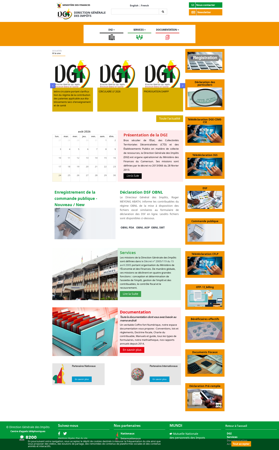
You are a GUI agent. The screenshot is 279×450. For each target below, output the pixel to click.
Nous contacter (206, 5)
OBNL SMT (158, 227)
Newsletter (204, 12)
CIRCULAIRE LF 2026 (109, 91)
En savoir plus (132, 350)
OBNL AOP (143, 227)
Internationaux (131, 438)
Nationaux (127, 433)
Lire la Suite (132, 175)
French (145, 5)
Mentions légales (66, 438)
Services (232, 437)
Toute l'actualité (169, 118)
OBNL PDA (127, 227)
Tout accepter (241, 443)
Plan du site (81, 438)
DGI (229, 433)
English (134, 5)
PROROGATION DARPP (156, 91)
